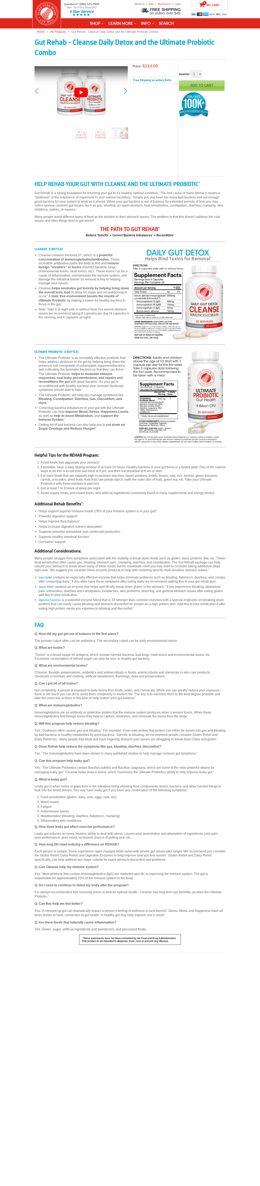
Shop (95, 23)
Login (177, 4)
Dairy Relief (45, 577)
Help (151, 4)
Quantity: (184, 74)
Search (166, 23)
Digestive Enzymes (50, 600)
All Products (58, 31)
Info (146, 23)
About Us (139, 4)
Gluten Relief (46, 586)
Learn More (120, 23)
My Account (164, 4)
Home (40, 31)
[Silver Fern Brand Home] (47, 13)
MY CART (212, 4)
